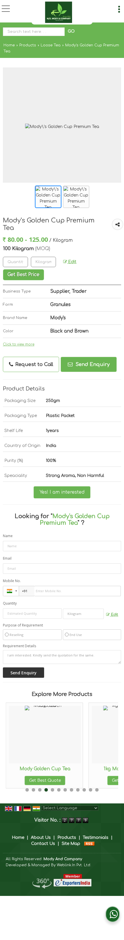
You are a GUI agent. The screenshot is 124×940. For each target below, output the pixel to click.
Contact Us (43, 843)
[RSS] (89, 843)
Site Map (71, 843)
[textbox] (35, 31)
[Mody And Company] (58, 12)
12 (97, 790)
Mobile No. (12, 580)
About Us (41, 837)
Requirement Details (19, 646)
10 (84, 790)
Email (7, 558)
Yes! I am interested (62, 492)
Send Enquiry (92, 364)
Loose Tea (51, 45)
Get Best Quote (94, 780)
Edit (71, 262)
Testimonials (95, 837)
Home (9, 45)
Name (8, 535)
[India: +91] (11, 591)
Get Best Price (23, 274)
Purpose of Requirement (23, 625)
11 (90, 790)
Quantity (10, 603)
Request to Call (33, 364)
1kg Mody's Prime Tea (94, 768)
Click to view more (18, 344)
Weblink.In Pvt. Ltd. (74, 865)
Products (27, 45)
